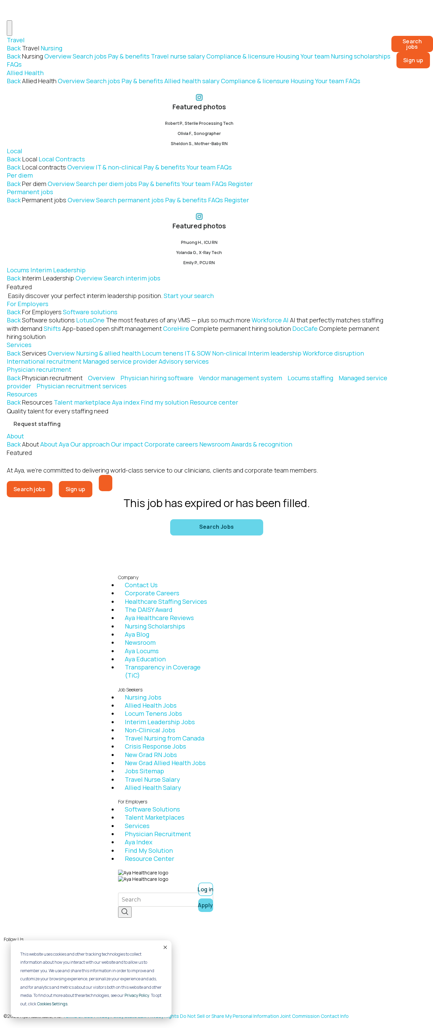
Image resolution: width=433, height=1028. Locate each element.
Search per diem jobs (106, 184)
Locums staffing (310, 378)
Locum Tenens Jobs (153, 713)
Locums (18, 270)
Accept (164, 947)
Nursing (51, 48)
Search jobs (90, 56)
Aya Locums (142, 651)
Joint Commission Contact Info (314, 1016)
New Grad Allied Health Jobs (165, 763)
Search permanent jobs (130, 200)
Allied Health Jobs (151, 705)
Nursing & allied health (108, 353)
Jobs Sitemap (144, 771)
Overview (57, 56)
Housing (287, 56)
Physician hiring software (156, 378)
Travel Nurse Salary (152, 779)
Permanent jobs (30, 192)
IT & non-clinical (119, 167)
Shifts (103, 328)
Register (240, 184)
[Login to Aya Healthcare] (105, 483)
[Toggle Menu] (9, 28)
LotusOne (163, 320)
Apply (205, 905)
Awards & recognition (261, 444)
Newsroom (214, 444)
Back (14, 48)
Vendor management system (240, 378)
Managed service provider (120, 361)
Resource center (214, 402)
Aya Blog (137, 634)
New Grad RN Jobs (151, 755)
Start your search (189, 296)
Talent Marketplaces (154, 817)
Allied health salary (192, 81)
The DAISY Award (149, 610)
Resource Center (149, 858)
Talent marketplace (82, 402)
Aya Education (145, 659)
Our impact (127, 444)
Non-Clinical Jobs (150, 730)
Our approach (90, 444)
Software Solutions (152, 809)
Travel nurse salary (178, 56)
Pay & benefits (129, 56)
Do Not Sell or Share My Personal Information (229, 1016)
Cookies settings (52, 1004)
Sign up (413, 60)
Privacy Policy (136, 995)
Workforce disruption (333, 353)
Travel (16, 40)
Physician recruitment (39, 369)
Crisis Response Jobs (155, 746)
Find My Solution (149, 850)
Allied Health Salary (153, 787)
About (15, 436)
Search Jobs (216, 526)
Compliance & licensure (240, 56)
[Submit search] (125, 912)
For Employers (27, 304)
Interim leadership (274, 353)
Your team (314, 56)
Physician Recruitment (158, 834)
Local (14, 151)
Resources (22, 394)
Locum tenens (162, 353)
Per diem (20, 175)
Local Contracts (62, 159)
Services (19, 345)
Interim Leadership (58, 270)
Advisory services (184, 361)
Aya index (125, 402)
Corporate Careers (152, 593)
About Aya (54, 444)
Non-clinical (229, 353)
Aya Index (138, 842)
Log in (205, 889)
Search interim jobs (132, 278)
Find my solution (164, 402)
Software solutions (90, 312)
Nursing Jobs (143, 697)
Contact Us (141, 585)
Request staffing (37, 424)
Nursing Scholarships (155, 626)
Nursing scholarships (360, 56)
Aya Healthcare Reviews (159, 618)
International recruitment (44, 361)
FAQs (14, 64)
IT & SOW (198, 353)
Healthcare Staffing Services (166, 601)
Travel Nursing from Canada (164, 738)
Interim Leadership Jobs (160, 722)
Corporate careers (171, 444)
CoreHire (227, 328)
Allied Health (25, 73)
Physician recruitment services (82, 386)
